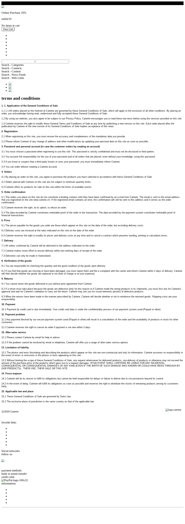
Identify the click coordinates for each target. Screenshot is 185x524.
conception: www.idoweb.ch (17, 512)
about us (13, 489)
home (12, 428)
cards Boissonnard (19, 435)
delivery (13, 502)
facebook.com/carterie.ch (15, 467)
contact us (14, 492)
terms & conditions (19, 496)
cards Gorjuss (16, 431)
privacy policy (17, 499)
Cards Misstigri (17, 438)
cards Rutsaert (17, 441)
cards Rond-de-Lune (20, 444)
